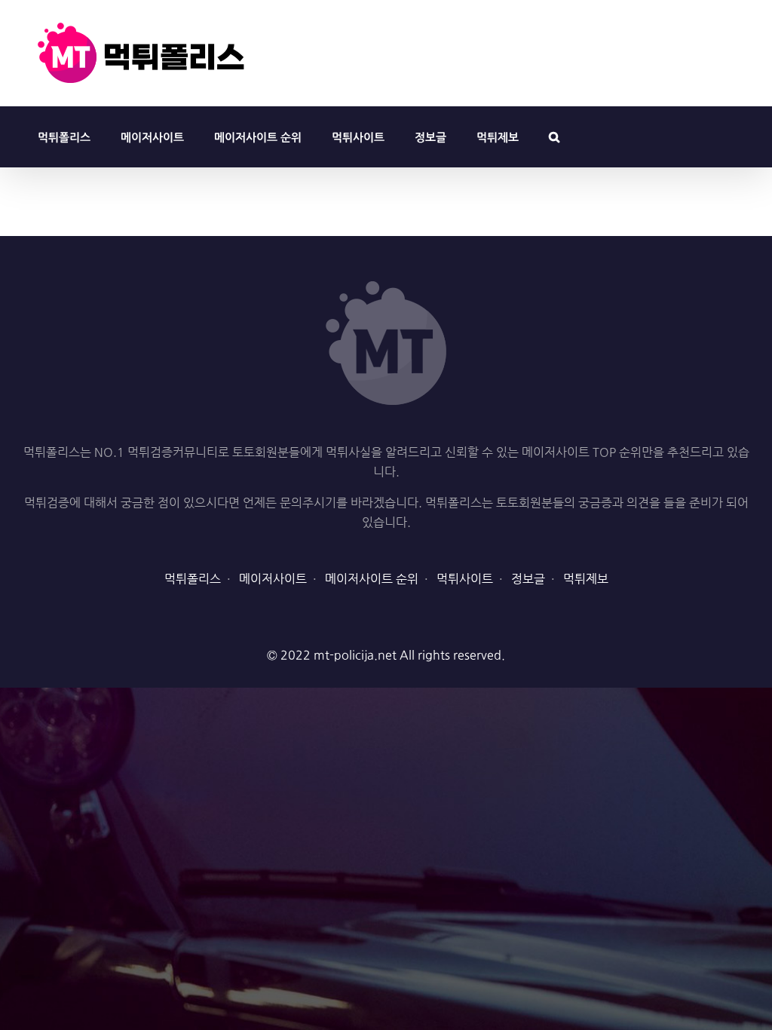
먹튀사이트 (465, 579)
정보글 (528, 579)
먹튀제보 (585, 579)
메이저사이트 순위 (371, 579)
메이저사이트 (273, 579)
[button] (554, 136)
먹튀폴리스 (192, 579)
